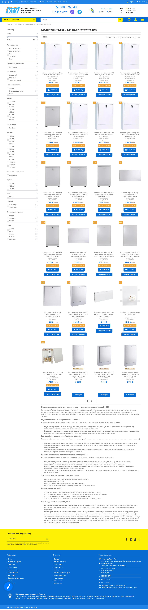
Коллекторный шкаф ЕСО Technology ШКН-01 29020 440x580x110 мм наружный (78, 315)
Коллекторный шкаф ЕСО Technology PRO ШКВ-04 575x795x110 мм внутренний (52, 195)
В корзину (53, 90)
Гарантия (57, 2)
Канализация (58, 578)
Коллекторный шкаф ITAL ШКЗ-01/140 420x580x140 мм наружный (78, 75)
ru (133, 2)
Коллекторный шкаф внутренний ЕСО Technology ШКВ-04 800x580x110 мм (78, 255)
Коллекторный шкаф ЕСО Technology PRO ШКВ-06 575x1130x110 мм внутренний (52, 255)
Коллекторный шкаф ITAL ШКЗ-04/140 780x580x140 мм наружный (130, 135)
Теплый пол (58, 583)
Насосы (56, 570)
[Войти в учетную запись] (135, 19)
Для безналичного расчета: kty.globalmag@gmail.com (118, 587)
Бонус (65, 2)
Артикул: (50, 78)
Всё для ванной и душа (62, 572)
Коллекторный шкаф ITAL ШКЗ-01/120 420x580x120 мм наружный (53, 75)
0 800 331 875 (106, 576)
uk (130, 2)
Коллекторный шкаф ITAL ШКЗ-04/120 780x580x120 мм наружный (104, 75)
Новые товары (13, 570)
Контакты (33, 2)
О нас (17, 2)
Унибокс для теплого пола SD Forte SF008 (130, 313)
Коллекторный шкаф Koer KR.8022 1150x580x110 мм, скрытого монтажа (104, 314)
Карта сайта (12, 567)
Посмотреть (78, 395)
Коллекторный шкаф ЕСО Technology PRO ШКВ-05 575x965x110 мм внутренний (104, 195)
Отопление (58, 581)
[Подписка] (47, 539)
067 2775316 (105, 582)
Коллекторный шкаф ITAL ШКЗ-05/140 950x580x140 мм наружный (104, 135)
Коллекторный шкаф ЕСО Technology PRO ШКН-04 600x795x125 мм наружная (130, 254)
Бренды (56, 559)
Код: (50, 80)
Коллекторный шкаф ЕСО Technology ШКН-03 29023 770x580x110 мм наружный (104, 375)
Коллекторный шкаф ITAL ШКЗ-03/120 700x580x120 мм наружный (130, 75)
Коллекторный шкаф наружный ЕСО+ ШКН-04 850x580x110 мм (129, 374)
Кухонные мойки (60, 562)
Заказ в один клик (52, 95)
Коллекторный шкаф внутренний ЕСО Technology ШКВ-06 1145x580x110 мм (130, 195)
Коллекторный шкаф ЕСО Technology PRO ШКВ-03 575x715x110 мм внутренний (52, 136)
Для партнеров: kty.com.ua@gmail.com (112, 585)
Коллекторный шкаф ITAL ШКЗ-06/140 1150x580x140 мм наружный (78, 135)
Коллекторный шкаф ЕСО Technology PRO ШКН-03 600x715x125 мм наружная (104, 254)
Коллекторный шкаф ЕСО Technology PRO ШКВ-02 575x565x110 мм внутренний (78, 195)
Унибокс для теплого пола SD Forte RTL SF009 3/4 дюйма (52, 374)
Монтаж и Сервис (45, 2)
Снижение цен (13, 572)
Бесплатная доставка (16, 578)
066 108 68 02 (106, 579)
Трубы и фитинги (60, 575)
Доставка (24, 2)
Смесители (58, 564)
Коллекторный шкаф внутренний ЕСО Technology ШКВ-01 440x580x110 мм (52, 315)
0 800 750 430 (68, 7)
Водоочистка (58, 567)
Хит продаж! (12, 575)
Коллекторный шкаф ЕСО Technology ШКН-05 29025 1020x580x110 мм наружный (78, 375)
